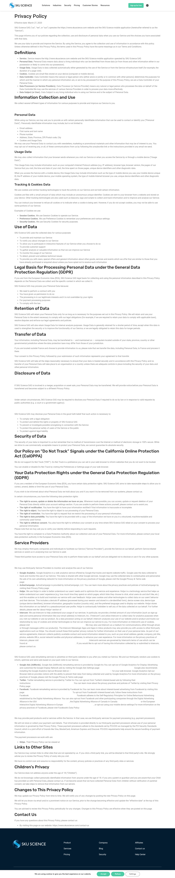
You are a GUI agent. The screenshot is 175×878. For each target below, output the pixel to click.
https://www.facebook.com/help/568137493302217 (53, 695)
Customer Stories (90, 5)
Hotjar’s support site (71, 609)
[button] (46, 5)
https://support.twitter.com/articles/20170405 (52, 683)
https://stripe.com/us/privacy (73, 742)
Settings (132, 874)
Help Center (140, 854)
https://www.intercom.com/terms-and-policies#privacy (63, 640)
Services (67, 848)
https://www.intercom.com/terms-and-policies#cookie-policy (57, 625)
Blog (101, 848)
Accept (103, 874)
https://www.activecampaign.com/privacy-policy (72, 588)
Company (103, 842)
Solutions (46, 5)
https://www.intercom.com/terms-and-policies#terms (52, 643)
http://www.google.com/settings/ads (117, 668)
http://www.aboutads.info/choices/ (53, 701)
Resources (105, 5)
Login (123, 5)
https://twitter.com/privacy (43, 686)
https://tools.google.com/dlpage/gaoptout (90, 671)
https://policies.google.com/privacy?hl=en (44, 582)
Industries (57, 5)
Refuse (118, 874)
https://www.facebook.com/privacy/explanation (102, 708)
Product (67, 842)
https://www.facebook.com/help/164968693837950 (49, 692)
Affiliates (139, 842)
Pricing (77, 5)
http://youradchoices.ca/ (129, 701)
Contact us (140, 848)
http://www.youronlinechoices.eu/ (78, 704)
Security (67, 5)
